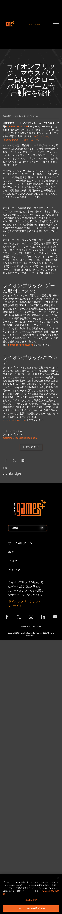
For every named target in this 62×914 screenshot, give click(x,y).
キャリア (14, 570)
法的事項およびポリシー (31, 626)
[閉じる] (58, 878)
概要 (11, 552)
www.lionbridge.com (14, 420)
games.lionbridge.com (20, 344)
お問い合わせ (34, 25)
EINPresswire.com (17, 126)
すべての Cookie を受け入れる (31, 908)
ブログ (12, 561)
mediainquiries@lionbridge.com (20, 437)
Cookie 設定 (31, 900)
